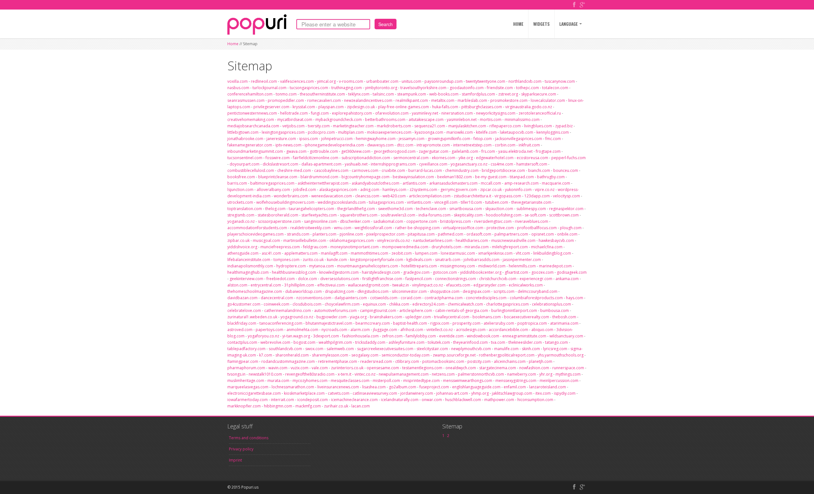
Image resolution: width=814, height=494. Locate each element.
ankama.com (567, 278)
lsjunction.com (240, 189)
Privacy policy (241, 449)
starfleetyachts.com (319, 215)
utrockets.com (240, 202)
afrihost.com (411, 329)
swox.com (314, 348)
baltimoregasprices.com (272, 183)
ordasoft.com (478, 234)
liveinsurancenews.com (338, 387)
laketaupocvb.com (516, 132)
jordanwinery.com (416, 393)
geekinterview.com (246, 278)
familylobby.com (421, 336)
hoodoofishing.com (503, 215)
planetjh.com (540, 361)
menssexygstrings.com (515, 380)
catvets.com (338, 393)
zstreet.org (508, 94)
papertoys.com (269, 329)
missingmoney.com (457, 266)
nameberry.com (521, 374)
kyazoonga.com (429, 132)
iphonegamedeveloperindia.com (334, 145)
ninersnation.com (457, 113)
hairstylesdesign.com (381, 272)
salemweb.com (340, 348)
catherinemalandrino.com (287, 310)
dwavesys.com (380, 145)
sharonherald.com (292, 355)
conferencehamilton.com (249, 94)
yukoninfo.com (518, 189)
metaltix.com (442, 100)
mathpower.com (499, 399)
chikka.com (399, 304)
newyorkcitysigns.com (495, 113)
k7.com (265, 355)
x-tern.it (344, 374)
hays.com (574, 297)
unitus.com (411, 81)
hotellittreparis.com (419, 266)
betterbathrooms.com (385, 119)
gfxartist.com (516, 272)
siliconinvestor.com (409, 291)
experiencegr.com (536, 278)
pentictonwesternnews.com (252, 113)
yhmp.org (480, 393)
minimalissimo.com (522, 119)
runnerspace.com (568, 367)
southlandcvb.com (285, 348)
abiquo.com (542, 329)
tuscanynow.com (560, 81)
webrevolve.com (275, 342)
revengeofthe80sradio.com (310, 374)
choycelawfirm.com (342, 304)
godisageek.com (572, 272)
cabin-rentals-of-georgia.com (461, 310)
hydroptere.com (291, 266)
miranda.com (477, 247)
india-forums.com (434, 215)
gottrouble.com (324, 151)
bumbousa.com (554, 310)
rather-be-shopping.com (417, 227)
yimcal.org (326, 81)
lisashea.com (374, 387)
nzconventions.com (313, 297)
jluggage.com (385, 329)
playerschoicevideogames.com (255, 234)
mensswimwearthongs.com (467, 380)
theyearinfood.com (470, 342)
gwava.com (296, 151)
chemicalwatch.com (465, 304)
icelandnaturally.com (399, 399)
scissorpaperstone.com (279, 221)
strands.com (298, 234)
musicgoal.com (266, 240)
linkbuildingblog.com (552, 253)
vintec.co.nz (365, 374)
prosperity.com (466, 323)
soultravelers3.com (398, 215)
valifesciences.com (297, 81)
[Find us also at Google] (582, 5)
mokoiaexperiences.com (389, 132)
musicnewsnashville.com (513, 240)
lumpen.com (426, 253)
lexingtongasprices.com (283, 132)
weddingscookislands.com (342, 202)
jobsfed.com (304, 189)
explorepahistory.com (352, 113)
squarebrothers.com (358, 215)
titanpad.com (522, 177)
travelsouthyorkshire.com (423, 87)
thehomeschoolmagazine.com (254, 291)
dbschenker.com (355, 221)
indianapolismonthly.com (250, 266)
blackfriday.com (241, 323)
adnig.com (369, 189)
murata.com (278, 380)
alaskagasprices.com (338, 189)
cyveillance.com (433, 164)
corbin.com (505, 145)
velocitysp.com (566, 196)
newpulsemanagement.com (404, 374)
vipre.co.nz (545, 189)
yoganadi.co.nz (241, 221)
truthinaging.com (346, 87)
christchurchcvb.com (497, 278)
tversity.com (319, 126)
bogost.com (304, 342)
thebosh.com (564, 317)
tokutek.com (439, 342)
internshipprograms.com (393, 164)
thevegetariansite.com (531, 202)
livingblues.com (538, 126)
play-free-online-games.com (403, 106)
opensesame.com (383, 367)
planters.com (324, 234)
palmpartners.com (511, 234)
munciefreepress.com (280, 247)
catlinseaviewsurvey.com (375, 393)
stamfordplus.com (478, 94)
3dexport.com (326, 336)
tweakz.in (400, 285)
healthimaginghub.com (248, 272)
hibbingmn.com (278, 406)
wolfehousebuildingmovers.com (285, 202)
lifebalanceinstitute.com (248, 259)
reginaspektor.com (566, 208)
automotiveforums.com (335, 310)
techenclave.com (431, 208)
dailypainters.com (351, 297)
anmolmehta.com (302, 329)
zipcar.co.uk (491, 189)
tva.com (498, 342)
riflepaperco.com (505, 126)
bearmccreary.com (372, 323)
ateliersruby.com (499, 323)
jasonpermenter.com (522, 259)
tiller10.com (471, 202)
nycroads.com (334, 329)
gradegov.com (416, 272)
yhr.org (545, 374)
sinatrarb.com (447, 259)
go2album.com (402, 387)
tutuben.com (496, 202)
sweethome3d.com (395, 208)
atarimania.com (564, 323)
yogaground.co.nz (296, 317)
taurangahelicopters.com (311, 208)
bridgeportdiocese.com (503, 170)
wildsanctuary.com (566, 336)
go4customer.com (243, 304)
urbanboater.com (382, 81)
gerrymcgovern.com (458, 189)
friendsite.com (500, 87)
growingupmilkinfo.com (449, 138)
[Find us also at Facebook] (574, 5)
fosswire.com (278, 157)
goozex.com (542, 272)
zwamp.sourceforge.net (454, 355)
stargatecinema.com (497, 367)
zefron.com (392, 336)
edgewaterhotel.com (495, 157)
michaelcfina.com (546, 247)
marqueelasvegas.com (247, 387)
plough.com (571, 227)
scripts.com (503, 291)
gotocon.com (445, 272)
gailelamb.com (465, 151)
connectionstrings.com (455, 278)
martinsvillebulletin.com (304, 240)
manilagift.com (334, 253)
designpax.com (476, 291)
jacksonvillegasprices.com (518, 138)
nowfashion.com (534, 367)
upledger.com (418, 317)
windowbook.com (483, 336)
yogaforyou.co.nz (263, 336)
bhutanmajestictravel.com (329, 323)
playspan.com (331, 106)
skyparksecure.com (538, 94)
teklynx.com (358, 94)
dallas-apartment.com (321, 164)
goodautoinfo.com (467, 87)
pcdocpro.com (321, 132)
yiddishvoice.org (242, 247)
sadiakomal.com (388, 221)
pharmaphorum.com (246, 367)
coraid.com (411, 297)
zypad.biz (564, 126)
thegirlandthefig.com (356, 208)
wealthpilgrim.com (335, 342)
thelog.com (275, 208)
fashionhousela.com (360, 336)
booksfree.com (241, 177)
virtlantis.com (419, 202)
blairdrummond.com (319, 177)
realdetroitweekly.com (310, 227)
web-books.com (444, 94)
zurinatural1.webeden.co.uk (252, 317)
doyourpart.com (244, 164)
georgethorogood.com (395, 151)
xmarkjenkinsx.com (495, 253)
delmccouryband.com (537, 291)
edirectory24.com (428, 304)
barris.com (237, 183)
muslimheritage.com (245, 380)
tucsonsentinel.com (244, 157)
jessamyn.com (411, 138)
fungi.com (320, 113)
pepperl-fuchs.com (568, 157)
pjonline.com (351, 234)
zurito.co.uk (313, 259)
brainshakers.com (386, 317)
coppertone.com (421, 221)
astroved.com (239, 329)
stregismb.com (240, 215)
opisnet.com (542, 234)
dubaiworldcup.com (303, 291)
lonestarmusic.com (458, 253)
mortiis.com (490, 119)
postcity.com (479, 361)
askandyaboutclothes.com (375, 183)
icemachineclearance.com (354, 399)
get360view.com (355, 151)
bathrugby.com (551, 177)
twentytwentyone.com (485, 81)
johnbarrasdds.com (482, 259)
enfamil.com (515, 387)
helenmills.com (522, 266)
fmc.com (553, 138)
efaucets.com (458, 285)
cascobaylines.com (331, 170)
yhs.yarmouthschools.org (560, 355)
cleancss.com (367, 196)
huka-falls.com (445, 106)
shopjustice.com (444, 291)
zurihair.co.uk (336, 406)
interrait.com (282, 399)
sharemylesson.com (330, 355)
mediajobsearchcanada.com (253, 126)
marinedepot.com (555, 266)
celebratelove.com (244, 310)
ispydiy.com (565, 393)
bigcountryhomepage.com (365, 177)
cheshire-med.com (294, 170)
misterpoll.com (386, 380)
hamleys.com (394, 189)
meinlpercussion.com (559, 380)
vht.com (523, 253)
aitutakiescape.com (426, 119)
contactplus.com (242, 342)
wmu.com (342, 227)
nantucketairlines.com (432, 240)
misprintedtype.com (421, 380)
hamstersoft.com (531, 164)
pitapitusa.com (421, 234)
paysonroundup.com (443, 81)
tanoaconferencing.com (280, 323)
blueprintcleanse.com (277, 177)
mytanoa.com (321, 266)
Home (518, 23)
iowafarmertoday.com (247, 399)
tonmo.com (286, 94)
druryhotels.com (446, 247)
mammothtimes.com (369, 253)
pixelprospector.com (385, 234)
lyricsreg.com (555, 348)
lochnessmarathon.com (293, 387)
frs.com (488, 151)
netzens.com (443, 374)
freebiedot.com (280, 278)
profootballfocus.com (537, 227)
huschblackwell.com (463, 399)
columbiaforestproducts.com (536, 297)
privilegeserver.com (271, 106)
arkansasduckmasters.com (453, 183)
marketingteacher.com (353, 126)
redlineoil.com (264, 81)
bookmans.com (487, 317)
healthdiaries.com (472, 240)
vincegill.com (446, 202)
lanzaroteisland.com (547, 387)
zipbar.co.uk (238, 240)
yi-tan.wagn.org (296, 336)
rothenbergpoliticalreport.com (507, 355)
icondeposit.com (312, 399)
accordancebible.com (508, 329)
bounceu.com (565, 170)
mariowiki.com (459, 132)
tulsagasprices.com (386, 202)
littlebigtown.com (243, 132)
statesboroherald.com (278, 215)
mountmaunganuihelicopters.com (367, 266)
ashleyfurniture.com (406, 342)
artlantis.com (414, 183)
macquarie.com (556, 183)
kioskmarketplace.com (304, 393)
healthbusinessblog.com (294, 272)
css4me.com (502, 164)
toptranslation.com (244, 208)
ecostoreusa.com (532, 157)
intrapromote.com (433, 145)
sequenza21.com (429, 126)
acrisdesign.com (471, 329)
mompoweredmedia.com (405, 247)
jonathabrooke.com (245, 138)
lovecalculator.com (548, 100)
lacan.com (360, 406)
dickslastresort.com (280, 164)
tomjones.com (286, 259)
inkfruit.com (529, 145)
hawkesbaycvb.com (556, 240)
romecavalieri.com (324, 100)
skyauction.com (499, 208)
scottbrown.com (564, 215)
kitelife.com (486, 132)
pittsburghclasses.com (481, 106)
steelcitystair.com (432, 348)
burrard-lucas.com (425, 170)
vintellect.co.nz (439, 329)
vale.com (320, 367)
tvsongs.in (236, 374)
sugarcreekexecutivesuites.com (385, 348)
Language (569, 23)
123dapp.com (537, 196)
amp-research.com (521, 183)
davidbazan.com (242, 297)
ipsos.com (308, 138)
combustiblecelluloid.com (250, 170)
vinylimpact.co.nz (427, 285)
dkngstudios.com (373, 291)
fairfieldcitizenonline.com (315, 157)
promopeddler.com (286, 100)
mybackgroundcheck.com (338, 119)
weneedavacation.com (331, 196)
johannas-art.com (452, 393)
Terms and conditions (248, 438)
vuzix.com (299, 367)
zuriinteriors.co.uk (347, 367)
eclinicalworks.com (526, 285)
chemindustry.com (462, 170)
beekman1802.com (454, 177)
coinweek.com (276, 304)
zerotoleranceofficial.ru (540, 113)
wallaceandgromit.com (368, 285)
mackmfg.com (308, 406)
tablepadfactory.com (246, 348)
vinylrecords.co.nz (393, 240)
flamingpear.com (242, 361)
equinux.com (374, 304)
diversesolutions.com (339, 278)
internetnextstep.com (472, 145)
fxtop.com (482, 138)
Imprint (235, 460)
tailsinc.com (383, 94)
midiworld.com (492, 266)
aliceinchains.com (510, 361)
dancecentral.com (277, 297)
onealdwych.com (460, 367)
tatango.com (556, 342)
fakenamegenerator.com (249, 145)
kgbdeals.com (419, 259)
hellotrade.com (294, 113)
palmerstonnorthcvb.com (481, 374)
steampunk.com (411, 94)
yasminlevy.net (425, 113)
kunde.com (337, 259)
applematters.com (301, 253)
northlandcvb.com (525, 81)
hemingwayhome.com (376, 138)
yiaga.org (358, 317)
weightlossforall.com (373, 227)
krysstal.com (304, 106)
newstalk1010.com (265, 374)
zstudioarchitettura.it (472, 196)
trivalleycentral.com (451, 317)
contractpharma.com (443, 297)
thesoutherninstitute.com (322, 94)
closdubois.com (307, 304)
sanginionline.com (320, 221)
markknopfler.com (244, 406)
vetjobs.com (293, 126)
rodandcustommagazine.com (288, 361)
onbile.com (567, 234)
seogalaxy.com (364, 355)
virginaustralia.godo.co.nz (528, 106)
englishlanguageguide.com (476, 387)
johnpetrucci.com (337, 138)
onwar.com (432, 399)
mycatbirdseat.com (294, 119)
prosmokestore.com (509, 100)
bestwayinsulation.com (413, 177)
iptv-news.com (288, 145)
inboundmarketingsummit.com (255, 151)
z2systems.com (423, 189)
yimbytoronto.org (381, 87)
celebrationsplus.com (551, 304)
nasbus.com (238, 87)
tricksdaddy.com (370, 342)
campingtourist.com (378, 310)
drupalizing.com (339, 291)
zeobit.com (401, 253)
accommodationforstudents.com (257, 227)
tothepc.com (527, 87)
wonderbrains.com (291, 196)
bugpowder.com (331, 317)
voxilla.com (237, 81)
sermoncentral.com (411, 157)
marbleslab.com (472, 100)
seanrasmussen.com (246, 100)
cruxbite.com (393, 170)
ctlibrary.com (407, 361)
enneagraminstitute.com (524, 336)
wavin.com (277, 367)
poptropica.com (532, 323)
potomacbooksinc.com (443, 361)
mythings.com (568, 374)
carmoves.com (365, 170)
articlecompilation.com (430, 196)
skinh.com (531, 348)
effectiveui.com (331, 285)
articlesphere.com (415, 310)
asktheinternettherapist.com (323, 183)
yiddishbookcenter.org (480, 272)
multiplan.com (351, 132)
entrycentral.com (266, 285)
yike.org (466, 157)
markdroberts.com (394, 126)
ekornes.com (443, 157)
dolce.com (307, 278)
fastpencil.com (418, 278)
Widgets (541, 23)
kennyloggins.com (552, 132)
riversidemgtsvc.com (493, 221)
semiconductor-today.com (406, 355)
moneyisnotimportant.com (354, 247)
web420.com (394, 196)
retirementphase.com (337, 361)
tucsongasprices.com (309, 87)
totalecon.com (555, 87)
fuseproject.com (434, 387)
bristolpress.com (455, 221)
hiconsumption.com (535, 399)
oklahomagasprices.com (351, 240)
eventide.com (451, 336)
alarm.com (360, 329)
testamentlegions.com (422, 367)
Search (385, 24)
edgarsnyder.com (489, 285)
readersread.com (376, 361)
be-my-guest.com (491, 177)
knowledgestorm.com (339, 272)
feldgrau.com (315, 247)
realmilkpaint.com (412, 100)
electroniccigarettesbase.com (254, 393)
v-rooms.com (351, 81)
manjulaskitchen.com (467, 126)
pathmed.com (450, 234)
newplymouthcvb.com (471, 348)
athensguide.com (243, 253)
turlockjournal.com (269, 87)
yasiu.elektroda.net (515, 151)
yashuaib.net (356, 164)
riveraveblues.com (531, 221)
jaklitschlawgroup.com (512, 393)
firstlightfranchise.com (382, 278)
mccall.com (491, 183)
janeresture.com (281, 138)
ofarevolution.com (392, 113)
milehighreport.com (510, 247)
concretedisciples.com (486, 297)
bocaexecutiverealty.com (526, 317)
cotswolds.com (383, 297)
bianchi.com (539, 170)
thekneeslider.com (525, 342)
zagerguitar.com (433, 151)
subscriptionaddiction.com (365, 157)
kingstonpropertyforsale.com (376, 259)
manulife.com (506, 348)
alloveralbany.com (273, 189)
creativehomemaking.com (250, 119)
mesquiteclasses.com (350, 380)
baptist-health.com (410, 323)
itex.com (543, 393)
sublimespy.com (531, 208)
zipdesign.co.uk (361, 106)
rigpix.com (439, 323)
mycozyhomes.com (310, 380)
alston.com (237, 285)
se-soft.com (535, 215)
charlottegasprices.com (507, 304)
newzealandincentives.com (368, 100)
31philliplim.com (299, 285)
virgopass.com (507, 196)
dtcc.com (405, 145)
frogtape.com (548, 151)
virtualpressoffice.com (463, 227)
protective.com (500, 227)
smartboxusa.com (465, 208)
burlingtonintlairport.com (514, 310)
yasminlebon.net (462, 119)
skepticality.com (468, 215)
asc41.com (271, 253)
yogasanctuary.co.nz (469, 164)
